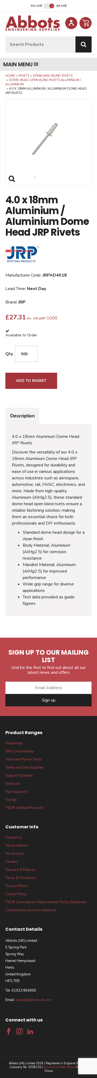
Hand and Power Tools (23, 759)
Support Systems (19, 775)
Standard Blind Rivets (52, 76)
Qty (9, 354)
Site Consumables (19, 751)
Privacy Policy (16, 886)
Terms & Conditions (20, 877)
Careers (11, 861)
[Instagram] (19, 1031)
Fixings (11, 799)
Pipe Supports (16, 791)
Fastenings (14, 743)
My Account (14, 853)
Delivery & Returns (20, 869)
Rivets (24, 76)
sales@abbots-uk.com (34, 999)
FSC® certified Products (24, 807)
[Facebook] (8, 1031)
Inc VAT (36, 5)
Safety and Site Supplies (24, 767)
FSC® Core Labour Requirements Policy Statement (45, 902)
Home (10, 76)
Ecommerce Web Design (59, 1067)
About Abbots (16, 845)
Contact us (13, 837)
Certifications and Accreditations (30, 910)
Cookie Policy (16, 894)
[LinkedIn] (30, 1031)
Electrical (12, 783)
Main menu (18, 64)
